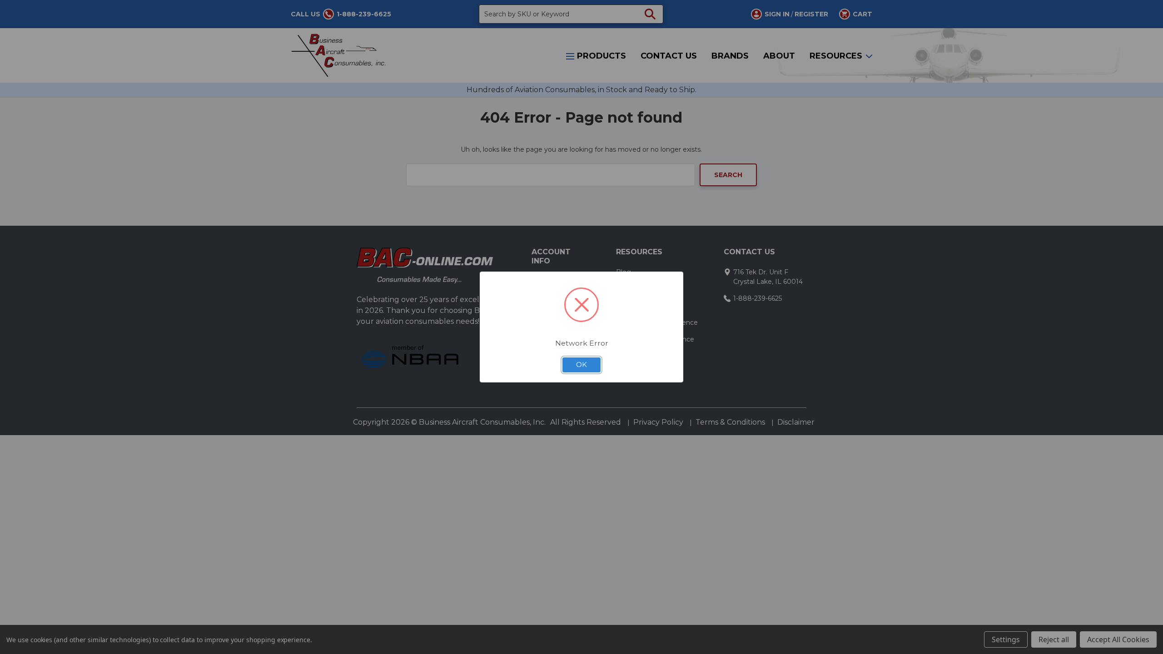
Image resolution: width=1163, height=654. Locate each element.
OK (581, 365)
